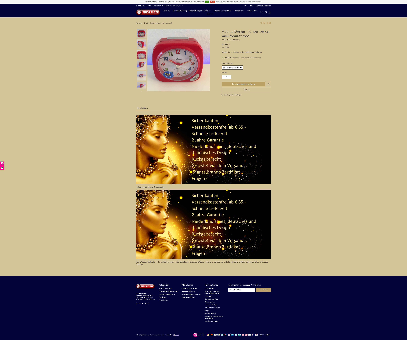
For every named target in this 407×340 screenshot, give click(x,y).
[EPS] (256, 335)
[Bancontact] (218, 335)
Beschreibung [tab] (142, 108)
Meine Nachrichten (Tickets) (191, 294)
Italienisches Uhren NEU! (167, 294)
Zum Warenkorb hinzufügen (243, 84)
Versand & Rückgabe (211, 305)
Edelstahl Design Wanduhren (168, 291)
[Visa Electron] (222, 335)
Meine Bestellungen (188, 291)
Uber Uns (210, 14)
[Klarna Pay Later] (243, 335)
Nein (212, 2)
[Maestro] (225, 335)
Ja (207, 2)
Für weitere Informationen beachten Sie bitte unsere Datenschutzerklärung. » (239, 2)
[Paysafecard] (249, 335)
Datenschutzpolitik (211, 299)
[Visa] (215, 335)
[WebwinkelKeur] (198, 336)
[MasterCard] (211, 335)
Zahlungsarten (210, 302)
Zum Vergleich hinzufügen (232, 95)
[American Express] (232, 335)
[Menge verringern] (224, 76)
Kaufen (246, 90)
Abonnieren (263, 290)
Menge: (224, 72)
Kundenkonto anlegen (189, 288)
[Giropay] (253, 335)
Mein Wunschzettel (188, 297)
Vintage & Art (163, 300)
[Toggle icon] (261, 12)
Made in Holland (210, 313)
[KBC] (236, 335)
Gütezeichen (209, 288)
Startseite (166, 11)
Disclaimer (208, 296)
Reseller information (211, 321)
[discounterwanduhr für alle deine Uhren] (149, 12)
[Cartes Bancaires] (239, 335)
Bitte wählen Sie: (228, 63)
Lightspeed (176, 335)
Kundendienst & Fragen (212, 308)
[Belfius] (229, 335)
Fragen (207, 311)
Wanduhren (163, 297)
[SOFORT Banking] (246, 335)
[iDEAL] (208, 335)
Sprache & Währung (180, 11)
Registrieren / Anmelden (263, 5)
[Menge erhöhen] (228, 76)
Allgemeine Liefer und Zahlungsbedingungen (212, 292)
